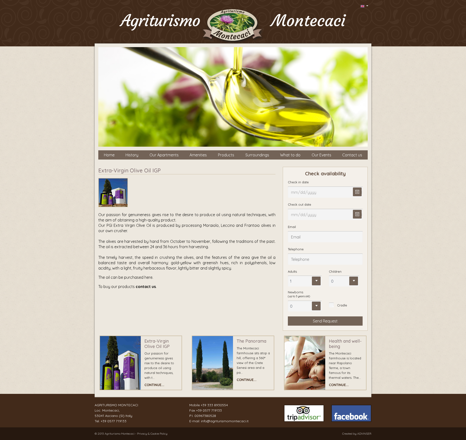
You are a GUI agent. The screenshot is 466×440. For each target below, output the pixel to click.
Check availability (325, 173)
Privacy (142, 433)
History (131, 154)
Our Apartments (164, 154)
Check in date (298, 182)
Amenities (198, 154)
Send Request (325, 321)
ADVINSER (364, 433)
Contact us (352, 154)
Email (292, 227)
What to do (290, 154)
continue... (154, 385)
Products (226, 154)
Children (335, 271)
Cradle (342, 305)
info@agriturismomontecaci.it (225, 421)
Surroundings (257, 154)
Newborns (299, 294)
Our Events (321, 154)
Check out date (299, 204)
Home (109, 154)
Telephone (296, 249)
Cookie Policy (158, 433)
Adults (292, 271)
